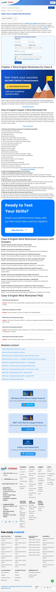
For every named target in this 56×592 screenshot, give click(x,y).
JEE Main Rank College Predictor (32, 507)
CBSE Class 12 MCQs (34, 540)
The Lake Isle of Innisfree (28, 169)
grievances (41, 476)
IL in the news (23, 481)
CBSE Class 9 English (31, 23)
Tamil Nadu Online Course (41, 508)
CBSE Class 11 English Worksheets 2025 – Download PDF (18, 376)
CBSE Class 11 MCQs (34, 542)
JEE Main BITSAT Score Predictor (33, 517)
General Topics (5, 577)
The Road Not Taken (28, 106)
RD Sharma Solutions (35, 572)
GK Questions (5, 572)
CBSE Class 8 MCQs (34, 550)
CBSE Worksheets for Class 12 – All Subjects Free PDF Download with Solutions (24, 359)
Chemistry (18, 577)
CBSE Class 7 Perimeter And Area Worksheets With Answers (18, 366)
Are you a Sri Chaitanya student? (24, 54)
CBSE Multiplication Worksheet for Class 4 (14, 349)
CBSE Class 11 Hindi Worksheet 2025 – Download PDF (17, 372)
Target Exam (32, 45)
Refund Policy (42, 474)
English (3, 575)
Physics (17, 575)
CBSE (45, 27)
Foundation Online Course (32, 480)
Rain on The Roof (28, 126)
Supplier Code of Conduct (40, 489)
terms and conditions (28, 59)
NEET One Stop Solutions (22, 519)
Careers (22, 474)
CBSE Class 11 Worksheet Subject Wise (13, 379)
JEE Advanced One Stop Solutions (23, 513)
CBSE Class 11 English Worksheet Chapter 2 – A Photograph (18, 362)
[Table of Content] (15, 19)
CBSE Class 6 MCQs (34, 555)
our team (22, 472)
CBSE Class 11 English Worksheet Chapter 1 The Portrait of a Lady (20, 369)
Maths (17, 572)
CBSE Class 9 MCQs (34, 547)
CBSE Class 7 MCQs (34, 552)
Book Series (32, 497)
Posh (39, 494)
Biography (4, 580)
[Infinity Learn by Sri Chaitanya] (10, 2)
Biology (17, 580)
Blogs (21, 484)
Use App (52, 2)
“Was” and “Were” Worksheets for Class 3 (13, 352)
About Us (22, 469)
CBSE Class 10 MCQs (34, 545)
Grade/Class (18, 45)
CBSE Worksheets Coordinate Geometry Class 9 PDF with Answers (20, 355)
